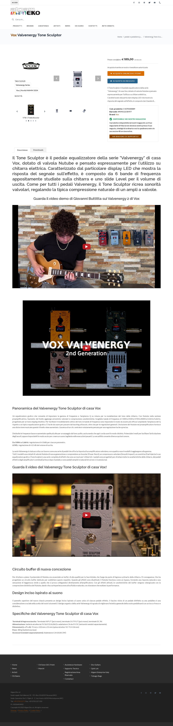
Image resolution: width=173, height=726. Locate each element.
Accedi (15, 2)
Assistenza (43, 26)
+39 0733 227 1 (19, 701)
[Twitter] (149, 2)
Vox (14, 35)
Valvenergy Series (23, 85)
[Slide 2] (28, 120)
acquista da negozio (124, 81)
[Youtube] (154, 2)
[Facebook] (134, 2)
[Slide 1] (26, 120)
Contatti (92, 26)
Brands (30, 26)
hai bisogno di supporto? (125, 136)
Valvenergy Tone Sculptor (153, 37)
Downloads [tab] (38, 150)
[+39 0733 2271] (159, 2)
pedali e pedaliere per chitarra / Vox (133, 37)
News (67, 26)
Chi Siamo (79, 26)
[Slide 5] (35, 120)
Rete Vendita (108, 26)
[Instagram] (139, 2)
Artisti (57, 26)
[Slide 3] (30, 120)
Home (119, 37)
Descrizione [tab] (22, 150)
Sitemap (14, 710)
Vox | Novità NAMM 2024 (27, 90)
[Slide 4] (33, 120)
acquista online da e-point (127, 73)
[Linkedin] (144, 2)
